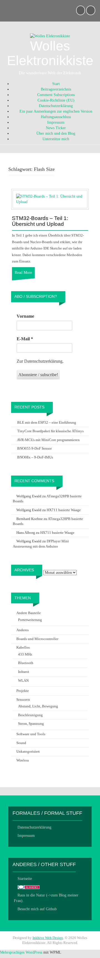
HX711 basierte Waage (64, 510)
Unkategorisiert (28, 751)
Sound (21, 743)
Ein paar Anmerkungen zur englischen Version (55, 111)
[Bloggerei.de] (29, 887)
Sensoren (23, 699)
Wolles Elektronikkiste (50, 53)
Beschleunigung (30, 715)
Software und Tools (30, 734)
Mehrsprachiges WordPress (21, 952)
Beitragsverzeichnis (56, 89)
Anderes (22, 630)
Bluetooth (25, 663)
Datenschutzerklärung (56, 106)
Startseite (25, 879)
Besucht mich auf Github (37, 909)
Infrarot (23, 672)
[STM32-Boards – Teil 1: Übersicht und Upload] (50, 199)
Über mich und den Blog (55, 133)
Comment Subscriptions (56, 95)
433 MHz (25, 654)
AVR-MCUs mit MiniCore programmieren (48, 440)
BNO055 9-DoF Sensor (34, 448)
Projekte (22, 691)
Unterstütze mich (55, 139)
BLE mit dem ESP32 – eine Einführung (46, 422)
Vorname (25, 316)
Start (56, 84)
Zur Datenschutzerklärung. (40, 361)
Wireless (22, 760)
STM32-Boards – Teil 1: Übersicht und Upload (40, 221)
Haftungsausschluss (56, 117)
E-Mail (25, 338)
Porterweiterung (30, 620)
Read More (23, 272)
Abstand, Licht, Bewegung (38, 706)
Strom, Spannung (31, 723)
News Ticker (56, 128)
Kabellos (23, 647)
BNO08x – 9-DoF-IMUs (35, 457)
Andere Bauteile (28, 613)
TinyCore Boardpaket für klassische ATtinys (50, 431)
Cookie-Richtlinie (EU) (56, 100)
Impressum (55, 122)
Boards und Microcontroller (37, 639)
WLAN (23, 680)
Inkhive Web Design (47, 938)
